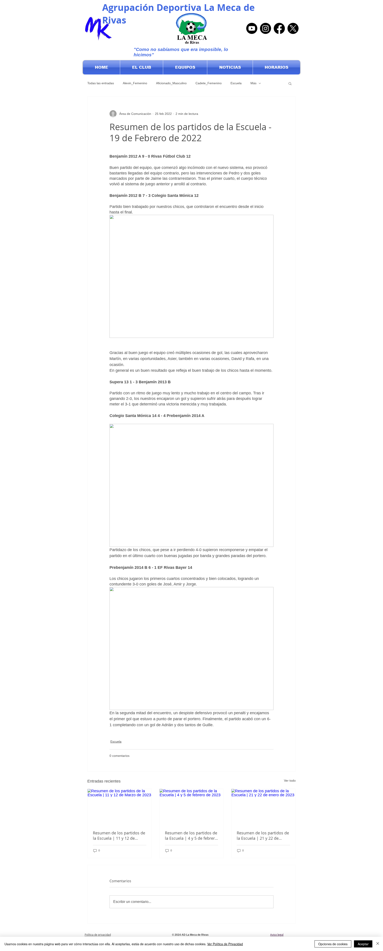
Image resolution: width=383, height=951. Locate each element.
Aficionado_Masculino (171, 83)
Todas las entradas (100, 83)
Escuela (236, 83)
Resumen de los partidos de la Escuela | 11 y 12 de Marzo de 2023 (119, 835)
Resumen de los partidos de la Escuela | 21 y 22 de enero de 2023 (263, 835)
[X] (293, 28)
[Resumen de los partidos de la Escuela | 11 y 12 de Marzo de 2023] (120, 807)
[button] (141, 67)
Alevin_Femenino (135, 83)
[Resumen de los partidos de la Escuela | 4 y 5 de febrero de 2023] (192, 807)
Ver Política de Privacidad (225, 944)
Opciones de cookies (333, 944)
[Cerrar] (377, 943)
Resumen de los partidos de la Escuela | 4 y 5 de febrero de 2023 (191, 835)
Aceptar (363, 944)
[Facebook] (279, 28)
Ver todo (290, 780)
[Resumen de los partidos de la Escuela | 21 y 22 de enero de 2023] (263, 807)
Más (253, 83)
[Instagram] (265, 28)
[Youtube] (251, 28)
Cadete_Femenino (208, 83)
